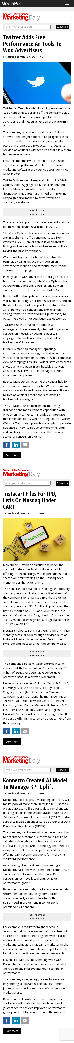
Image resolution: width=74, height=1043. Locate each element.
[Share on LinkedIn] (16, 445)
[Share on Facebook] (6, 445)
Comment (12, 455)
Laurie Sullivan (15, 57)
